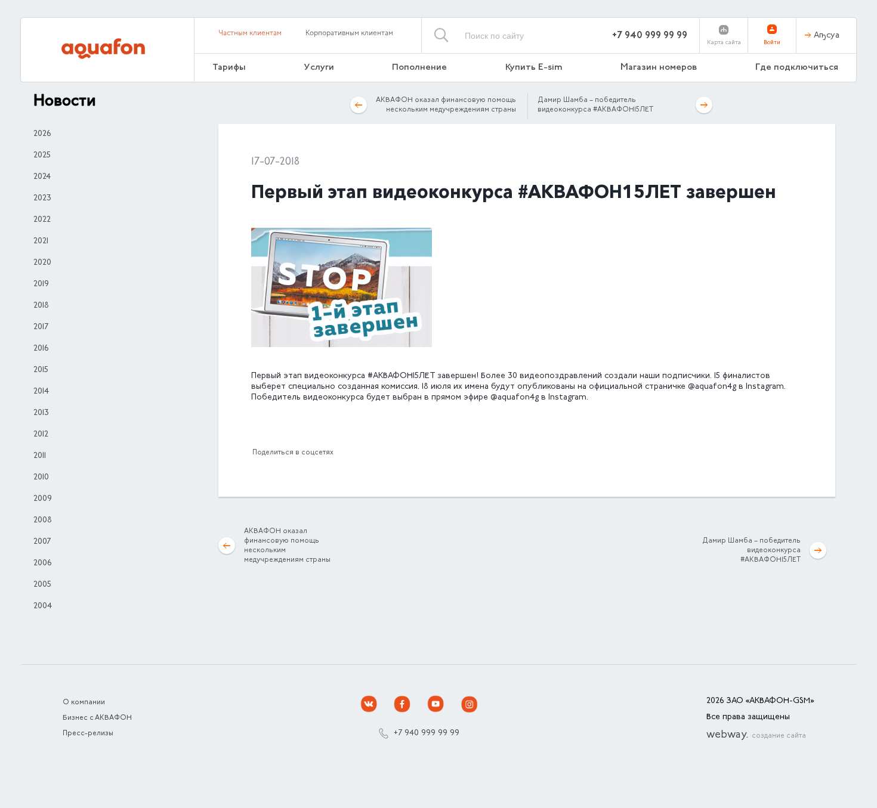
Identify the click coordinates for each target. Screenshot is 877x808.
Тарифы (229, 67)
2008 (42, 520)
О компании (84, 702)
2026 (42, 134)
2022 (42, 220)
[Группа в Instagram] (469, 704)
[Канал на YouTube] (436, 704)
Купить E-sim (534, 67)
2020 (42, 263)
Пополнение (419, 67)
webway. (756, 735)
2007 (42, 542)
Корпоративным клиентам (349, 33)
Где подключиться (796, 67)
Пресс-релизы (88, 733)
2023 (42, 198)
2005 (42, 585)
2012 (40, 435)
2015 (40, 370)
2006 (42, 563)
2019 (41, 284)
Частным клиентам (250, 33)
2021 (40, 241)
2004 (42, 606)
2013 (41, 413)
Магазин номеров (658, 67)
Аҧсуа (826, 36)
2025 (42, 155)
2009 (42, 499)
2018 (41, 306)
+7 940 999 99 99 (649, 36)
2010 (41, 477)
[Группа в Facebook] (402, 704)
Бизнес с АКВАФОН (97, 718)
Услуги (319, 67)
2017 (40, 327)
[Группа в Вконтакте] (369, 704)
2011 (39, 456)
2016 (40, 349)
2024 (42, 177)
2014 (41, 392)
